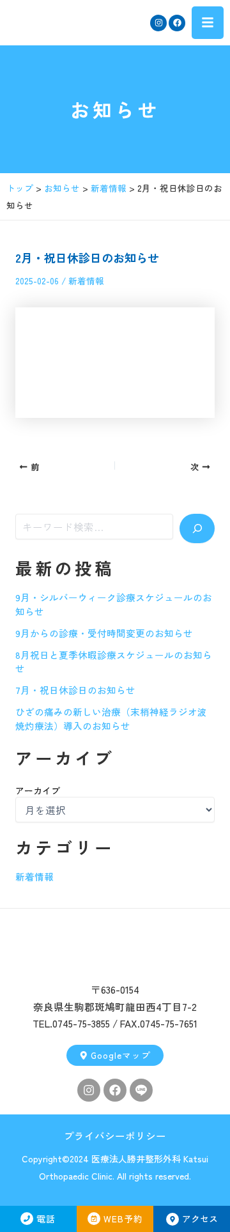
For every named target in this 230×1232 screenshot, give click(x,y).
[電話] (26, 1218)
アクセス (200, 1218)
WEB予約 (123, 1218)
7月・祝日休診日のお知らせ (75, 690)
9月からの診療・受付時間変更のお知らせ (104, 633)
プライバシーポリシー (115, 1135)
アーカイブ (37, 790)
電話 (46, 1218)
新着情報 (86, 280)
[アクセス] (172, 1219)
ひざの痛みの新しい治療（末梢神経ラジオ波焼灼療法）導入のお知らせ (111, 718)
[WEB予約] (94, 1218)
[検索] (197, 528)
